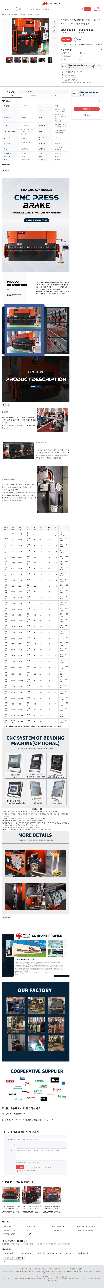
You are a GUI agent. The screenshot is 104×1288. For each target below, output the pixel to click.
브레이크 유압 (83, 1253)
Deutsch (54, 1271)
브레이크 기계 (70, 1253)
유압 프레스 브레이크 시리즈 (86, 1226)
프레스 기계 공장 (27, 1253)
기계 (28, 1230)
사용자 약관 (36, 1269)
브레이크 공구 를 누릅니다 (85, 1230)
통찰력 (80, 1269)
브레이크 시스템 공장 (55, 1253)
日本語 (80, 1271)
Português (24, 1271)
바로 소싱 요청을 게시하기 (25, 1171)
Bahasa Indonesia (56, 1273)
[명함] (99, 100)
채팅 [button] (80, 39)
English (11, 1271)
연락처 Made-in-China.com (62, 1269)
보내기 (20, 1167)
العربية (69, 1271)
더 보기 (4, 1262)
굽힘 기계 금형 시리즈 (59, 1226)
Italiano (48, 1271)
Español (17, 1271)
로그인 (86, 82)
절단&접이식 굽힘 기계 (26, 15)
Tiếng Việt (46, 1273)
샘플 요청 (99, 44)
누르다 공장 (40, 1253)
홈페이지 (4, 15)
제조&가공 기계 (13, 15)
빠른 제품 (74, 1269)
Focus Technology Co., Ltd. (54, 1277)
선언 (30, 1269)
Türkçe (98, 1271)
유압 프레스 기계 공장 (10, 1253)
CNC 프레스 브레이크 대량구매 (13, 1258)
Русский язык (40, 1271)
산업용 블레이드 (57, 1230)
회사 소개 (24, 1269)
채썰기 (29, 1234)
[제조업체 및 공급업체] (52, 3)
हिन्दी (85, 1271)
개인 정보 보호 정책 (47, 1269)
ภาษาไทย (91, 1271)
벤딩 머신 (36, 15)
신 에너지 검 (31, 1226)
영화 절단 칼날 (6, 1226)
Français (31, 1271)
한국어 (74, 1271)
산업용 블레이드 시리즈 (9, 1230)
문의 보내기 (66, 39)
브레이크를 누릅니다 (8, 1234)
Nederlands (62, 1271)
